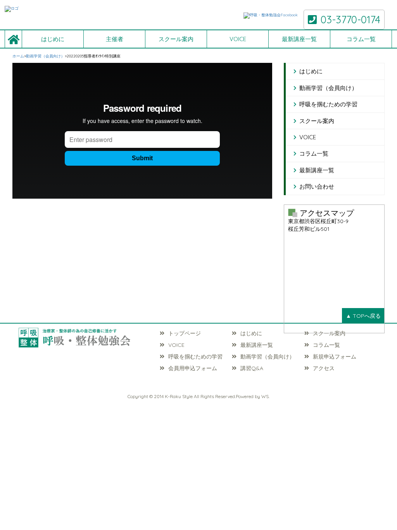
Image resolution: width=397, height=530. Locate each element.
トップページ (184, 333)
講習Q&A (251, 368)
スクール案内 (176, 39)
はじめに (52, 39)
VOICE (238, 39)
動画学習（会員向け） (328, 88)
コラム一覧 (361, 39)
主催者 (114, 39)
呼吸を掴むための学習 (328, 104)
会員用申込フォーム (192, 368)
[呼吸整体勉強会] (84, 9)
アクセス (324, 368)
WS (265, 396)
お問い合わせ (316, 186)
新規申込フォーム (334, 356)
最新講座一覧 (299, 39)
